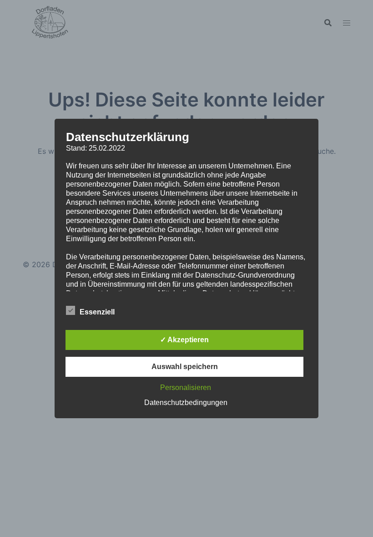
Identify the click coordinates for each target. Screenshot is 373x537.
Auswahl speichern (184, 366)
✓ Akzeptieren (184, 340)
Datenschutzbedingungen (185, 402)
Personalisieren (185, 387)
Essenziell (97, 312)
